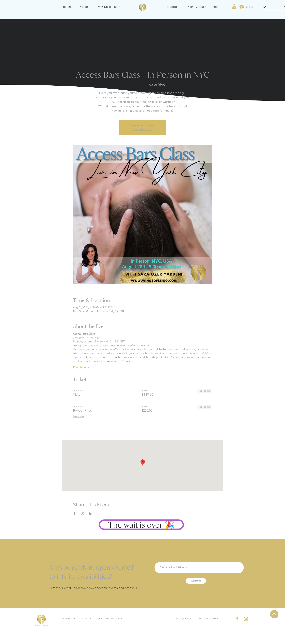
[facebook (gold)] (237, 619)
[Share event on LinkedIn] (90, 513)
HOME (67, 7)
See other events (143, 129)
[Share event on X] (82, 513)
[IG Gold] (246, 619)
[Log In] (241, 7)
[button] (234, 6)
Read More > (81, 367)
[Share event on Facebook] (74, 513)
